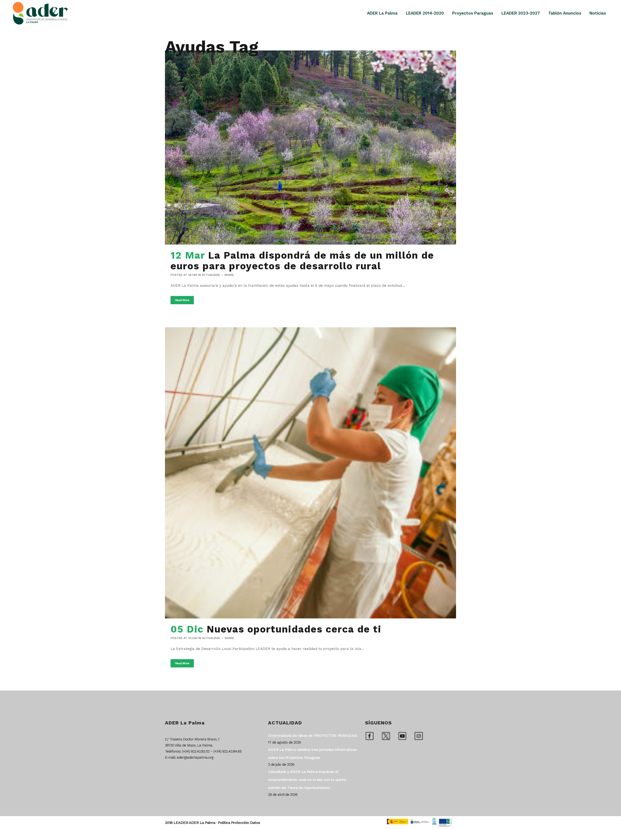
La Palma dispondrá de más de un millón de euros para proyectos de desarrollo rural (302, 261)
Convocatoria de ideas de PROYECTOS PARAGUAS (312, 735)
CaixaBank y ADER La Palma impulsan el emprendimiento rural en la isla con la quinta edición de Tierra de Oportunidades (307, 779)
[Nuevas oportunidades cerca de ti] (310, 472)
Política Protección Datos (239, 822)
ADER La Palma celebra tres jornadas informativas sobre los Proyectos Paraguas (312, 753)
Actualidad (211, 275)
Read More (182, 300)
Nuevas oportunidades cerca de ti (294, 629)
